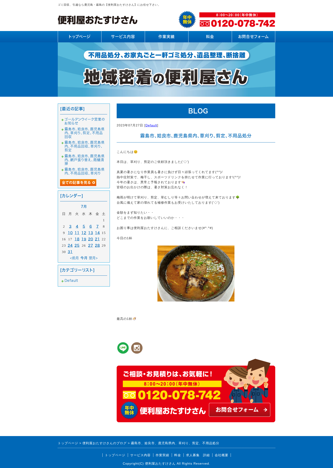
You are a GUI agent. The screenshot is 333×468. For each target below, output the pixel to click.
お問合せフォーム (253, 37)
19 (83, 239)
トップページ (80, 37)
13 (90, 232)
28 (97, 245)
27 (90, 245)
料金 (210, 37)
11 (77, 232)
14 (97, 232)
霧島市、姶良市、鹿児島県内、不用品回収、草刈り (85, 171)
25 (77, 245)
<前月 (74, 258)
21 (97, 239)
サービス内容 (123, 37)
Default (151, 125)
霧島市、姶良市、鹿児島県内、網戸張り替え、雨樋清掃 (85, 159)
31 (70, 251)
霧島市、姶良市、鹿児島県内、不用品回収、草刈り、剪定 (85, 146)
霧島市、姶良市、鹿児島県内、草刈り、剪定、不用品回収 (85, 132)
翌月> (93, 258)
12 (83, 232)
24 (70, 245)
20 (90, 239)
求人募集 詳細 (198, 455)
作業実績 (166, 37)
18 (77, 239)
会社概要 (221, 455)
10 (70, 232)
